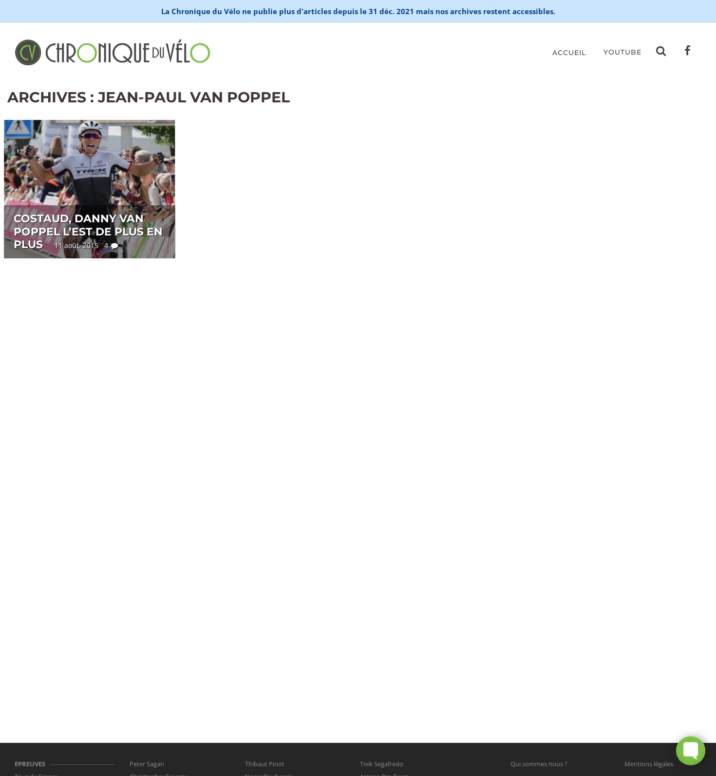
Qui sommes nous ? (538, 763)
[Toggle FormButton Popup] (690, 750)
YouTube (622, 52)
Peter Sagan (147, 763)
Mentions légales (648, 763)
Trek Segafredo (381, 763)
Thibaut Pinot (264, 763)
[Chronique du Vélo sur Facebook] (687, 52)
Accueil (569, 52)
